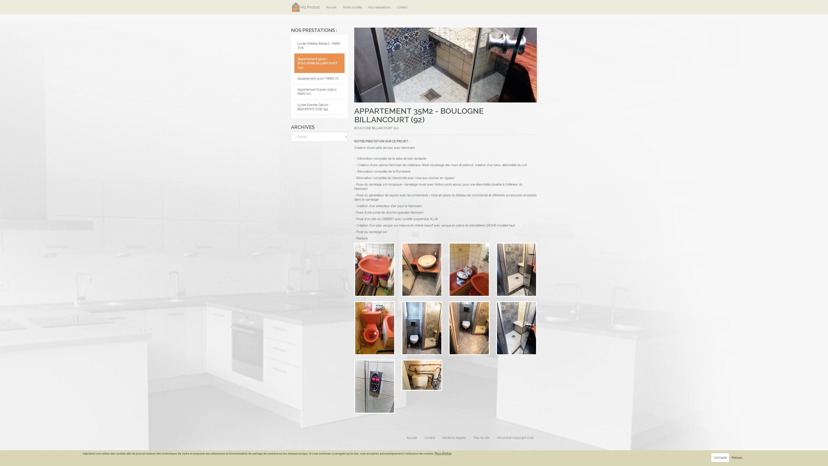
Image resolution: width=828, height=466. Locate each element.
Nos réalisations (379, 7)
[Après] (421, 270)
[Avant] (374, 270)
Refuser (737, 457)
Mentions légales (454, 437)
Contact (402, 7)
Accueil (331, 7)
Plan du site (481, 437)
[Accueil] (296, 7)
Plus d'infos (443, 453)
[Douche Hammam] (516, 328)
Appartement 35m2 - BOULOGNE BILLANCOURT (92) (317, 63)
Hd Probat (310, 7)
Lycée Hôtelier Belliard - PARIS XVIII (319, 46)
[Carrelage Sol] (469, 328)
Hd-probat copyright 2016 (515, 437)
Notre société (352, 7)
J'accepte (720, 457)
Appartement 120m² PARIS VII (318, 78)
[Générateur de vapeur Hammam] (421, 375)
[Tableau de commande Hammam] (374, 387)
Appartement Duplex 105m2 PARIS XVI (317, 92)
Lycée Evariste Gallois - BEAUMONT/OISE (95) (314, 107)
